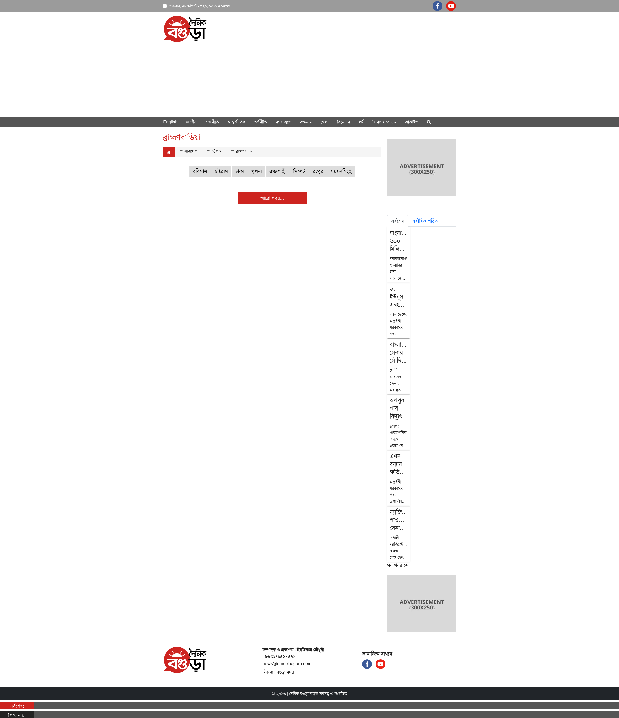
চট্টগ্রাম (216, 151)
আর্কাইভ (411, 122)
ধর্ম (361, 122)
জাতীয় (191, 122)
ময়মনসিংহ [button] (341, 171)
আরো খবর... (272, 198)
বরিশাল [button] (200, 171)
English (170, 122)
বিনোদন (343, 122)
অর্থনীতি (260, 122)
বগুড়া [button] (305, 122)
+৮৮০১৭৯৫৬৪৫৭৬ (279, 656)
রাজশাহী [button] (277, 171)
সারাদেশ (190, 151)
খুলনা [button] (256, 171)
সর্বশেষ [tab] (397, 221)
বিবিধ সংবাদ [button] (383, 122)
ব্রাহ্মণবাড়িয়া (244, 151)
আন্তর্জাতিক (236, 122)
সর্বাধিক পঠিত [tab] (425, 221)
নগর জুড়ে (283, 122)
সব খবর (395, 565)
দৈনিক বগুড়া (299, 693)
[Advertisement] (309, 79)
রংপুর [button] (318, 171)
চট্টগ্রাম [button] (221, 171)
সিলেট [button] (299, 171)
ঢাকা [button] (239, 171)
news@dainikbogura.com (287, 664)
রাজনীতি (212, 122)
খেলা (324, 122)
